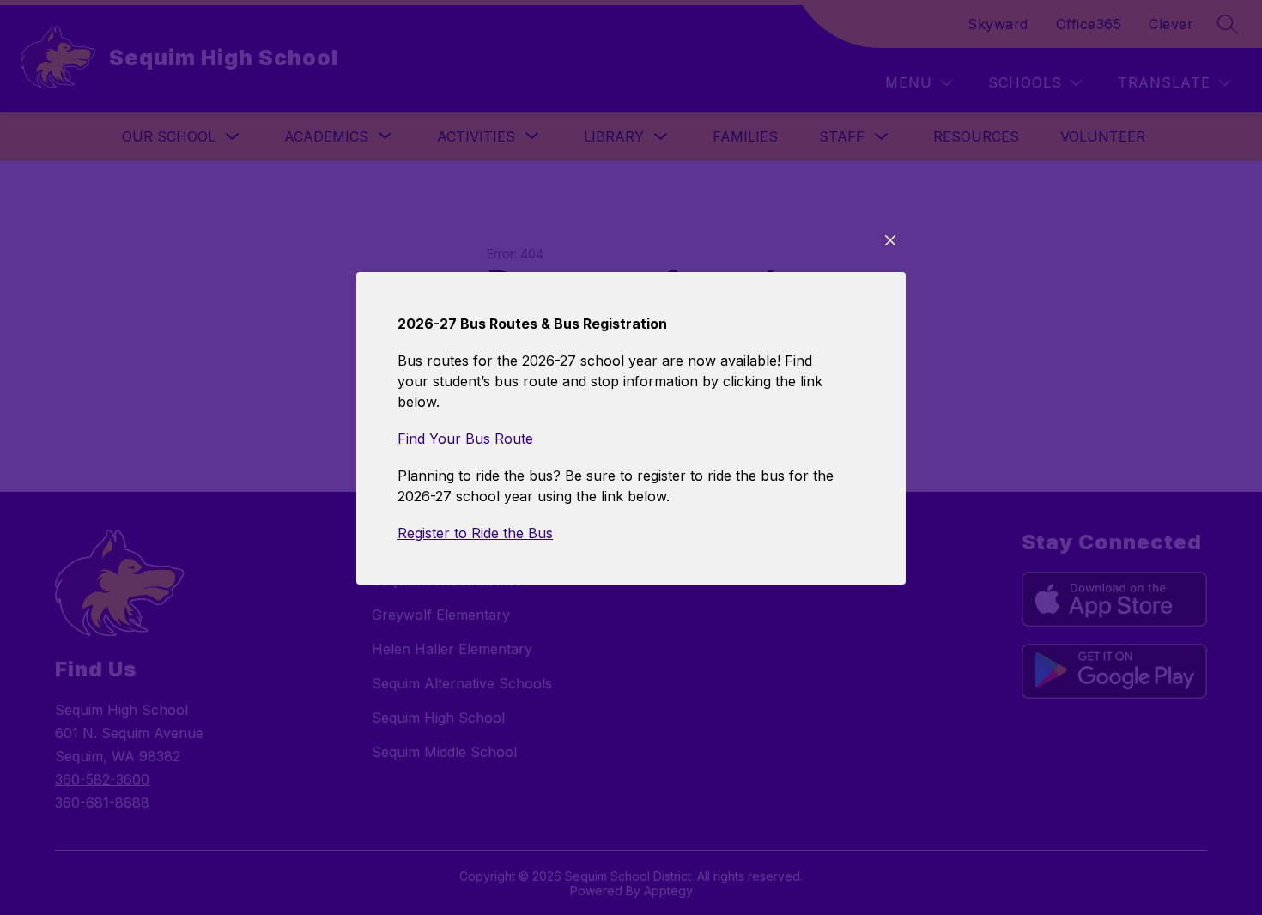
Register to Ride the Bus (475, 533)
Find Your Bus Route (465, 438)
